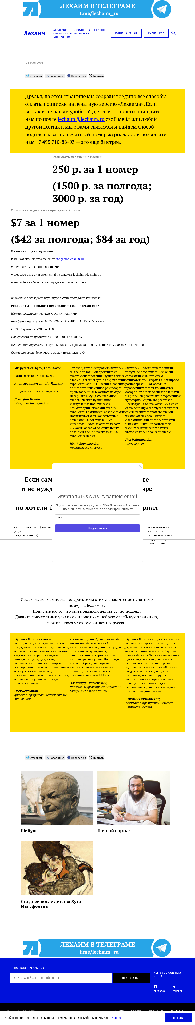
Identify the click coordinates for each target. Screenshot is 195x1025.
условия (117, 1017)
